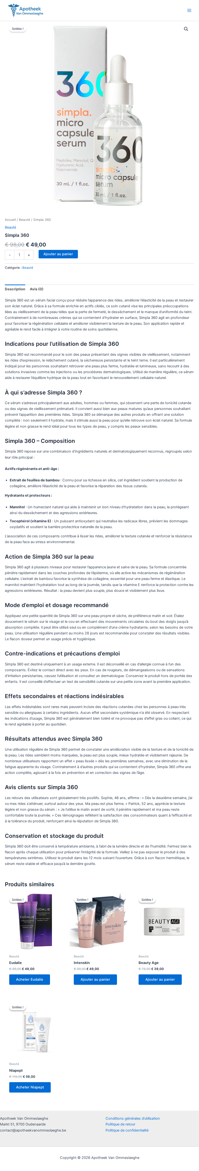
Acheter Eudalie (29, 979)
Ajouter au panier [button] (95, 979)
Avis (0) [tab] (36, 289)
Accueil (10, 220)
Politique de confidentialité (127, 1130)
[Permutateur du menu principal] (189, 10)
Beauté (24, 220)
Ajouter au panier (58, 254)
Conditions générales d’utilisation (133, 1118)
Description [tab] (15, 289)
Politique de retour (120, 1124)
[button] (186, 29)
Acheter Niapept (30, 1087)
